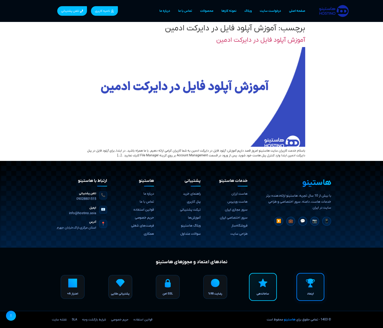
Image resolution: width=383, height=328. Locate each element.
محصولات (206, 11)
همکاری (149, 234)
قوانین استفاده (143, 210)
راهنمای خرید (192, 194)
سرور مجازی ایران (236, 210)
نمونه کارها (228, 11)
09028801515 (86, 199)
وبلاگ (248, 11)
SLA (74, 320)
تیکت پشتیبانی (190, 210)
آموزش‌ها (194, 218)
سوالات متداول (190, 234)
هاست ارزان (239, 194)
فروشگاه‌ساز (239, 226)
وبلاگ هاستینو (191, 226)
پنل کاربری (194, 202)
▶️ (278, 221)
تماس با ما (185, 11)
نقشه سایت (59, 320)
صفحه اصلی (297, 11)
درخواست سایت (270, 11)
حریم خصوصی (144, 218)
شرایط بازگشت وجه (94, 320)
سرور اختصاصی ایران (234, 218)
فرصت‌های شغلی (142, 226)
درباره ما (164, 11)
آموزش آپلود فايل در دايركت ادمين (260, 40)
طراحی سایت (239, 234)
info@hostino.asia (82, 213)
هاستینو (289, 320)
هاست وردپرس (237, 202)
